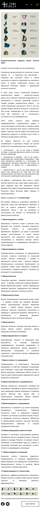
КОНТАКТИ (30, 504)
